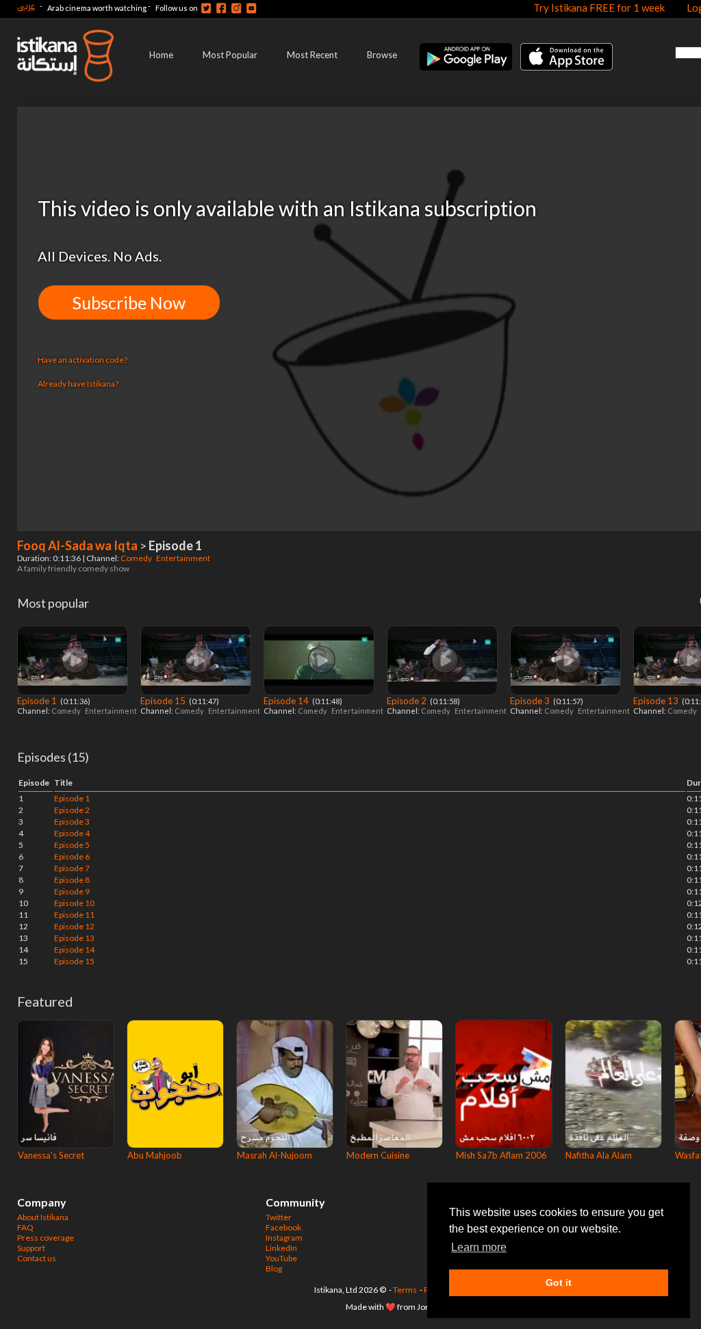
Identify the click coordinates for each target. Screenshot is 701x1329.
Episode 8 (72, 880)
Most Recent (312, 54)
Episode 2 (408, 700)
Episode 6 (72, 856)
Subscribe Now (129, 302)
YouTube (281, 1258)
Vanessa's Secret (51, 1155)
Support (31, 1248)
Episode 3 (531, 700)
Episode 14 (287, 700)
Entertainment (184, 558)
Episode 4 (72, 833)
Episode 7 (72, 868)
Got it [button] (559, 1282)
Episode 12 (74, 926)
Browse (382, 54)
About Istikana (42, 1217)
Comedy (136, 558)
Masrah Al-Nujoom (274, 1155)
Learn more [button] (479, 1247)
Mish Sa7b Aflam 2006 (501, 1155)
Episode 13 (656, 700)
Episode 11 (74, 914)
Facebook (283, 1227)
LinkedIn (281, 1248)
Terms (405, 1290)
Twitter (279, 1217)
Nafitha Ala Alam (598, 1155)
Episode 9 (72, 891)
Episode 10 (74, 903)
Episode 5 (72, 845)
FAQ (25, 1227)
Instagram (284, 1238)
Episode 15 (164, 700)
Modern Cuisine (377, 1155)
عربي (26, 6)
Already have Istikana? (78, 383)
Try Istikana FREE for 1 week (599, 7)
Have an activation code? (82, 359)
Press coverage (45, 1238)
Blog (274, 1268)
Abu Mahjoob (154, 1155)
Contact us (36, 1258)
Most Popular (230, 54)
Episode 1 (38, 700)
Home (161, 54)
